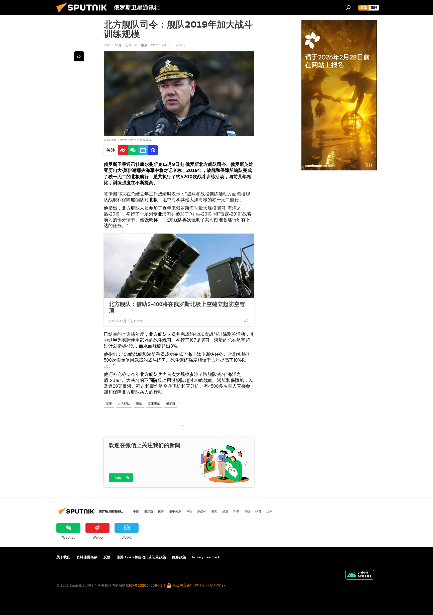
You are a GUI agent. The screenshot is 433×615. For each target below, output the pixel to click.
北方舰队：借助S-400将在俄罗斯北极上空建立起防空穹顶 (177, 307)
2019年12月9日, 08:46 (121, 45)
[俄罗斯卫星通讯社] (84, 14)
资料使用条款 (86, 557)
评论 (189, 511)
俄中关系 (175, 511)
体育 (258, 511)
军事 (109, 403)
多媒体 (201, 511)
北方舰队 (124, 403)
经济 (225, 511)
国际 (161, 511)
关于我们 (63, 557)
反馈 (107, 557)
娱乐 (269, 511)
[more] (246, 321)
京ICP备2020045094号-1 (145, 585)
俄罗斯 (170, 403)
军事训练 (154, 403)
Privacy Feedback (206, 557)
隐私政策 (179, 557)
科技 (247, 511)
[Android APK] (360, 575)
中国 (136, 511)
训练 (139, 403)
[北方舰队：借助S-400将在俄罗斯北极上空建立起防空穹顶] (179, 266)
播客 (214, 511)
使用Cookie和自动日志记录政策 (141, 557)
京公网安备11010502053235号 (195, 585)
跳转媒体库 (144, 140)
